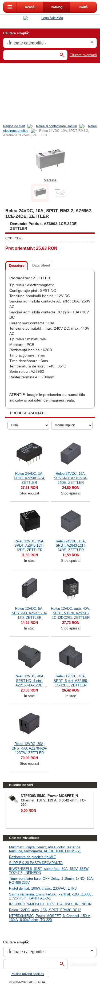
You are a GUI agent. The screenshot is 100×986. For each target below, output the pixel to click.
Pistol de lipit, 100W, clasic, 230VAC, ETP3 (43, 888)
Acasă (30, 7)
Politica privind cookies (27, 974)
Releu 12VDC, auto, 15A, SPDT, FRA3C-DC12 (45, 910)
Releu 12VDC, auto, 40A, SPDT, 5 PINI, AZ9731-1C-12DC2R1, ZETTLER (70, 613)
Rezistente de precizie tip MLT (32, 857)
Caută (83, 7)
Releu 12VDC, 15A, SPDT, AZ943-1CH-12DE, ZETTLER (29, 545)
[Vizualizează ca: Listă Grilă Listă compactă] (28, 425)
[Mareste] (50, 160)
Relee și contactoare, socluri (56, 126)
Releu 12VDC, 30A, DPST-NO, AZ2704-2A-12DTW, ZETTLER (29, 748)
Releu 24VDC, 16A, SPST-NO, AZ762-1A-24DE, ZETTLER (70, 478)
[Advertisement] (50, 92)
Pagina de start (14, 126)
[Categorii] (9, 7)
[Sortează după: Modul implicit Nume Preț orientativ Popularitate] (72, 425)
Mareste (50, 180)
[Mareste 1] (40, 193)
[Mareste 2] (60, 193)
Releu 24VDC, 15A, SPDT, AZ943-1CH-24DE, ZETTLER (71, 545)
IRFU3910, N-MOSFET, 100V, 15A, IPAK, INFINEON (50, 904)
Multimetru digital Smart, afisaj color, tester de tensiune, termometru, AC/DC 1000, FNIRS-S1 (45, 849)
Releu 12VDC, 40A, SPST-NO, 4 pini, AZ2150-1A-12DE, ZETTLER (29, 680)
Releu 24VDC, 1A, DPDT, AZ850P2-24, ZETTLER (29, 478)
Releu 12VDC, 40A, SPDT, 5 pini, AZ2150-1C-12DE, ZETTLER (71, 680)
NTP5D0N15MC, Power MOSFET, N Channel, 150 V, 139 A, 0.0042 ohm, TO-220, (50, 918)
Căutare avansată (83, 55)
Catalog (57, 7)
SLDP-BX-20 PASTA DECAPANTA (36, 863)
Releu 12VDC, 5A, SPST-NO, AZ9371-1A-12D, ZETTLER (29, 613)
